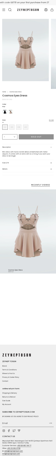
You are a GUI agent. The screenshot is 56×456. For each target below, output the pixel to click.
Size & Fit (5, 163)
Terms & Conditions (9, 370)
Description (6, 147)
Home (4, 92)
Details (4, 169)
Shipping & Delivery (9, 393)
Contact (5, 381)
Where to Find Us (8, 373)
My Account (6, 404)
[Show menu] (4, 9)
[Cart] (52, 9)
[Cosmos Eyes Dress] (28, 231)
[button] (10, 9)
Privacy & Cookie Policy (10, 377)
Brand (4, 366)
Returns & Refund (8, 397)
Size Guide (6, 401)
